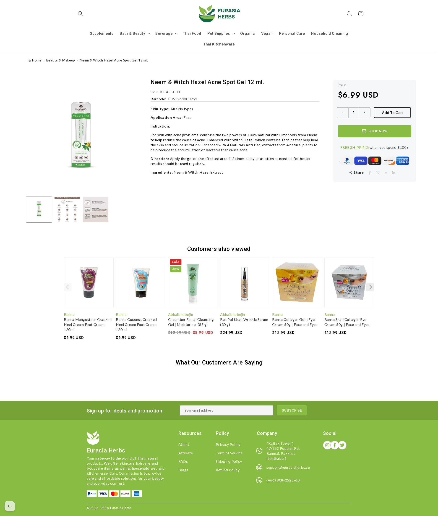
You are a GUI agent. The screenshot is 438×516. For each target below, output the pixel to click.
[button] (80, 13)
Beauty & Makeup (60, 60)
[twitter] (378, 173)
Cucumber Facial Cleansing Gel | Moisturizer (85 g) (191, 322)
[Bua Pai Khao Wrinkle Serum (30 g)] (245, 284)
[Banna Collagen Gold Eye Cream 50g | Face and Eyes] (297, 284)
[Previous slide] (68, 287)
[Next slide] (370, 287)
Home (37, 60)
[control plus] (364, 112)
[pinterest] (386, 173)
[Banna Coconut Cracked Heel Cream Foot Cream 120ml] (141, 284)
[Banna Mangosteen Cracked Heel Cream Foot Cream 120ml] (89, 284)
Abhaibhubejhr (181, 314)
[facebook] (370, 173)
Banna (69, 314)
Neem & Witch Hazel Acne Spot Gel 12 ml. (114, 60)
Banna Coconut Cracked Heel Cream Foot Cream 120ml (136, 324)
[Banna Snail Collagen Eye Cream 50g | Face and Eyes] (349, 284)
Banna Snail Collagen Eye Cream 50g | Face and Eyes (347, 322)
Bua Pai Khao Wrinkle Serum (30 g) (244, 322)
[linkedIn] (394, 173)
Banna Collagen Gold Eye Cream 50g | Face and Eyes (294, 322)
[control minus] (342, 112)
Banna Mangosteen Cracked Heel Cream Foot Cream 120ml (88, 324)
